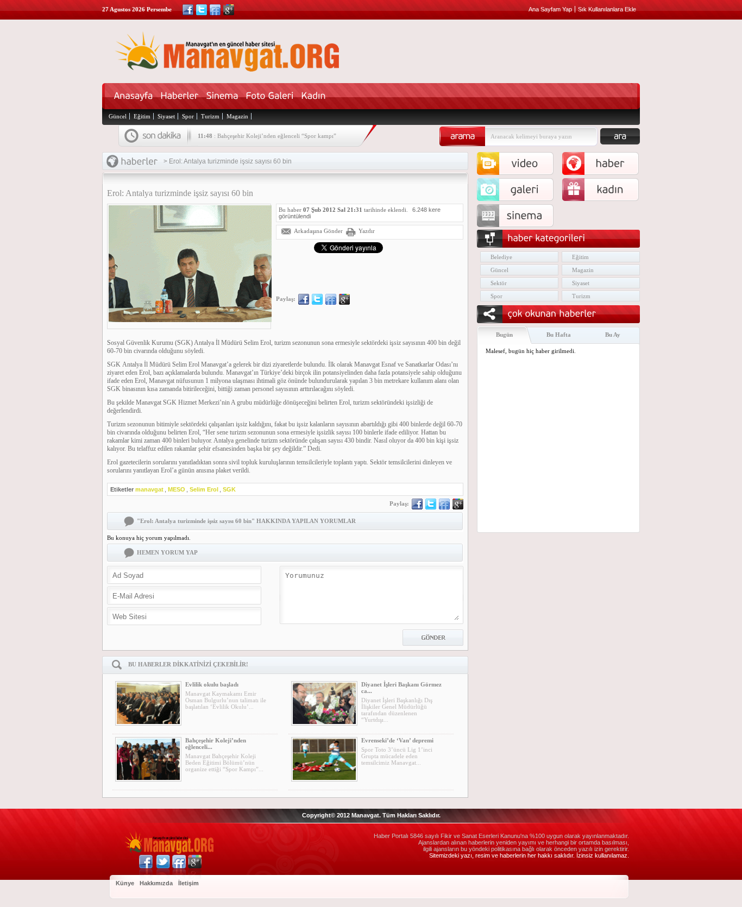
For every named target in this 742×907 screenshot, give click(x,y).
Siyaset (166, 116)
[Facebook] (188, 9)
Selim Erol (204, 489)
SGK (229, 489)
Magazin (237, 116)
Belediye (501, 257)
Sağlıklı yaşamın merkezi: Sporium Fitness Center (280, 142)
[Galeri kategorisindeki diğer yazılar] (524, 189)
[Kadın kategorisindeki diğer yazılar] (610, 189)
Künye (125, 883)
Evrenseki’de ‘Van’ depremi (397, 740)
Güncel (118, 116)
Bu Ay (612, 334)
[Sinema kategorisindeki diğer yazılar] (524, 215)
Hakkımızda (156, 883)
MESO (176, 489)
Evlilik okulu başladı (211, 684)
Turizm (210, 116)
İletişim (188, 883)
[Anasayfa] (133, 96)
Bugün (504, 334)
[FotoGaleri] (270, 96)
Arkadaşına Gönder (318, 231)
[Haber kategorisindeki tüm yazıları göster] (139, 161)
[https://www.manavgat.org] (229, 69)
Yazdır (367, 231)
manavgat (149, 489)
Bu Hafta (558, 334)
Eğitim (142, 116)
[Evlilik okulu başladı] (148, 703)
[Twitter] (201, 9)
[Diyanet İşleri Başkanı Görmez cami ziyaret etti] (324, 703)
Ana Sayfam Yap (550, 9)
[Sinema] (222, 96)
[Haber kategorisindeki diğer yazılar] (610, 163)
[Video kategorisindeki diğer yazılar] (524, 163)
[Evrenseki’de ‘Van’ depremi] (324, 759)
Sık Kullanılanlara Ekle (607, 9)
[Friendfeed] (215, 9)
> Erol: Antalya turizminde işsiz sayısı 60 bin (228, 161)
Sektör (499, 283)
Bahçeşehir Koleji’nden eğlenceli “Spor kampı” (276, 136)
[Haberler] (180, 96)
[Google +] (228, 9)
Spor (188, 116)
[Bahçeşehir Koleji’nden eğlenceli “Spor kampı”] (148, 759)
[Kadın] (314, 96)
